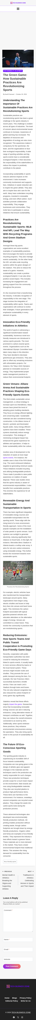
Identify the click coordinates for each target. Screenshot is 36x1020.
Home (7, 998)
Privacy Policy (25, 998)
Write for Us (26, 1001)
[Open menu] (18, 9)
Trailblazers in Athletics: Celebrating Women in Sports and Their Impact (27, 879)
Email (6, 949)
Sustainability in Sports (12, 71)
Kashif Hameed (9, 94)
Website (7, 959)
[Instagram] (22, 1017)
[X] (18, 1017)
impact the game (15, 704)
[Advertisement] (18, 31)
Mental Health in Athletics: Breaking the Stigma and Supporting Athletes (8, 880)
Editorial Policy (11, 1001)
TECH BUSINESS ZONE (21, 1012)
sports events (8, 458)
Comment (8, 910)
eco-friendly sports (10, 861)
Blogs (14, 998)
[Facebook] (14, 1017)
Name (7, 940)
